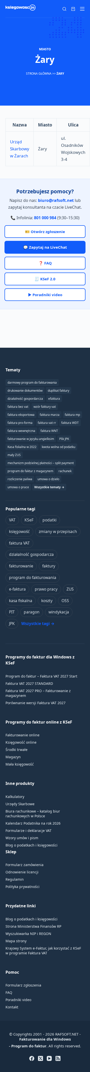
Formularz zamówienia (25, 864)
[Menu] (82, 9)
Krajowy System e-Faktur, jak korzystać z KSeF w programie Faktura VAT (43, 950)
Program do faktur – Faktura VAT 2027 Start (41, 676)
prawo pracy (46, 589)
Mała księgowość (20, 764)
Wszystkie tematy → (49, 487)
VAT (12, 520)
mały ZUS (14, 455)
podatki (49, 520)
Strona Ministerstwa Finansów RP (33, 926)
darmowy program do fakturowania (32, 382)
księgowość (19, 531)
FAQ (9, 992)
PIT (12, 612)
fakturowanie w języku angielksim (31, 439)
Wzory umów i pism (22, 837)
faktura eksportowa (21, 415)
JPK (12, 623)
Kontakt (12, 1007)
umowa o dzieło (48, 479)
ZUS (70, 589)
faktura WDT (70, 423)
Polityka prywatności (23, 886)
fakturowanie (21, 566)
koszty (46, 600)
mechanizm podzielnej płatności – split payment (41, 463)
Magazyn (13, 756)
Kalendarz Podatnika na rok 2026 (33, 823)
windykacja (58, 612)
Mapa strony (16, 941)
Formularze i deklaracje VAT (29, 830)
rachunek (65, 471)
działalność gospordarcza (25, 398)
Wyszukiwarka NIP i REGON (28, 933)
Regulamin (15, 879)
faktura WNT (49, 431)
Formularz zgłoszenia (23, 985)
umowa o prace (18, 487)
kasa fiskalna (20, 600)
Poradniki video (18, 999)
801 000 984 (45, 217)
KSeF (29, 520)
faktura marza (50, 415)
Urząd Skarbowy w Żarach (19, 149)
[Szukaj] (64, 9)
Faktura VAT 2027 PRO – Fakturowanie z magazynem (38, 693)
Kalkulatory (15, 796)
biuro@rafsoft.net (56, 200)
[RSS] (58, 1058)
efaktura (54, 398)
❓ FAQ (45, 262)
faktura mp (72, 415)
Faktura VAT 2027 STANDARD (29, 683)
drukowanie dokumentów (25, 390)
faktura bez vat (18, 407)
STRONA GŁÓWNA (39, 73)
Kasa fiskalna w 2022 (22, 447)
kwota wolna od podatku (58, 447)
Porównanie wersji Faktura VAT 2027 (36, 702)
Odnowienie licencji (22, 872)
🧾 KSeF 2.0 (45, 278)
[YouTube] (49, 1058)
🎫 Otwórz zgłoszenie (45, 231)
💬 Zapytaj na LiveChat (45, 247)
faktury (48, 566)
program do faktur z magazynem (30, 471)
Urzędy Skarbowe (20, 803)
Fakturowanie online (23, 735)
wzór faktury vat (45, 407)
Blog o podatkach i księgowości (32, 845)
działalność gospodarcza (31, 554)
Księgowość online (21, 742)
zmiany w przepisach (58, 531)
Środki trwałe (17, 749)
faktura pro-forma (20, 423)
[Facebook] (31, 1058)
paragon (32, 612)
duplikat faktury (58, 390)
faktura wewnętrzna (21, 431)
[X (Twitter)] (40, 1058)
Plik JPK (64, 439)
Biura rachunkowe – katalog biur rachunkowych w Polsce (33, 813)
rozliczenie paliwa (20, 479)
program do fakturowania (32, 577)
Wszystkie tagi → (37, 623)
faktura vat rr (47, 423)
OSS (65, 600)
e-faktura (17, 589)
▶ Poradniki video (45, 294)
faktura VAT (19, 543)
